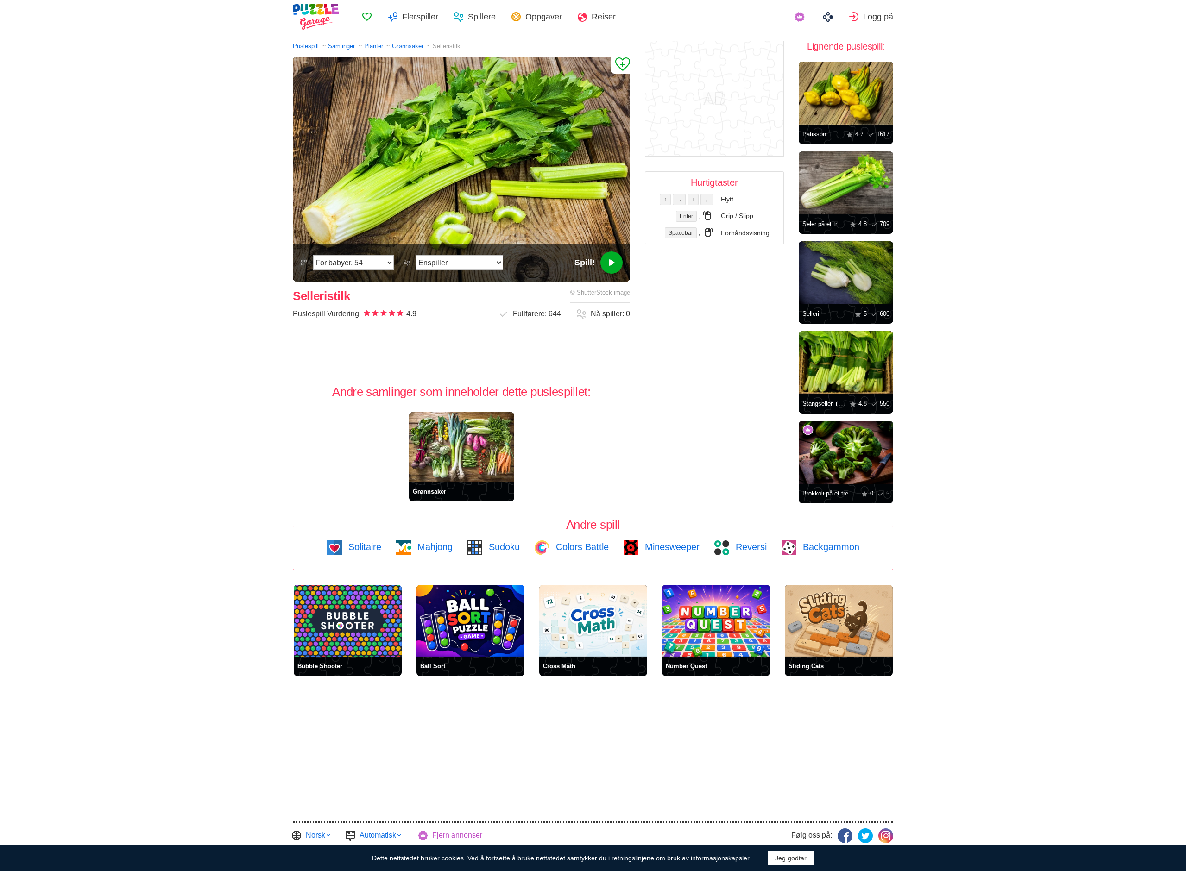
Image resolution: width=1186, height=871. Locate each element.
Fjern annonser (457, 835)
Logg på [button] (878, 16)
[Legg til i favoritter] (620, 65)
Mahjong (434, 547)
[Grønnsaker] (461, 447)
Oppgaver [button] (543, 16)
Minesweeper (671, 547)
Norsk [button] (315, 835)
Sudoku (503, 547)
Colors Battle (581, 547)
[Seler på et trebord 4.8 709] (846, 182)
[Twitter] (865, 835)
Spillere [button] (482, 16)
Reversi (750, 547)
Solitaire (363, 547)
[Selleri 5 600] (846, 272)
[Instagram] (885, 835)
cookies (453, 858)
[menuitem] (367, 16)
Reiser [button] (604, 16)
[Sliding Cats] (839, 621)
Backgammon (829, 547)
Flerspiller (420, 16)
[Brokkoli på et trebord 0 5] (846, 452)
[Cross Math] (593, 621)
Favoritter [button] (366, 16)
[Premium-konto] (800, 16)
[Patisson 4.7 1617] (846, 93)
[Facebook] (845, 835)
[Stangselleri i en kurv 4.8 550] (846, 362)
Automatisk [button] (378, 835)
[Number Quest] (716, 621)
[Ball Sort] (470, 621)
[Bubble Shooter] (348, 621)
